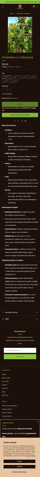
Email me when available (20, 115)
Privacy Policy (30, 456)
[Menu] (3, 7)
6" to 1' (15, 77)
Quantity (5, 86)
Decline (19, 467)
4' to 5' (15, 81)
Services (5, 388)
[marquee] (20, 2)
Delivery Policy (7, 409)
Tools (3, 392)
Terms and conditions (9, 406)
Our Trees (5, 381)
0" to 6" (6, 77)
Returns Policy (7, 413)
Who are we (6, 378)
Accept (19, 461)
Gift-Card (5, 395)
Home (11, 13)
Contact (4, 385)
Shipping (4, 67)
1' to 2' (24, 77)
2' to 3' (33, 77)
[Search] (37, 7)
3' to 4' (6, 81)
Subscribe (20, 356)
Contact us (14, 98)
